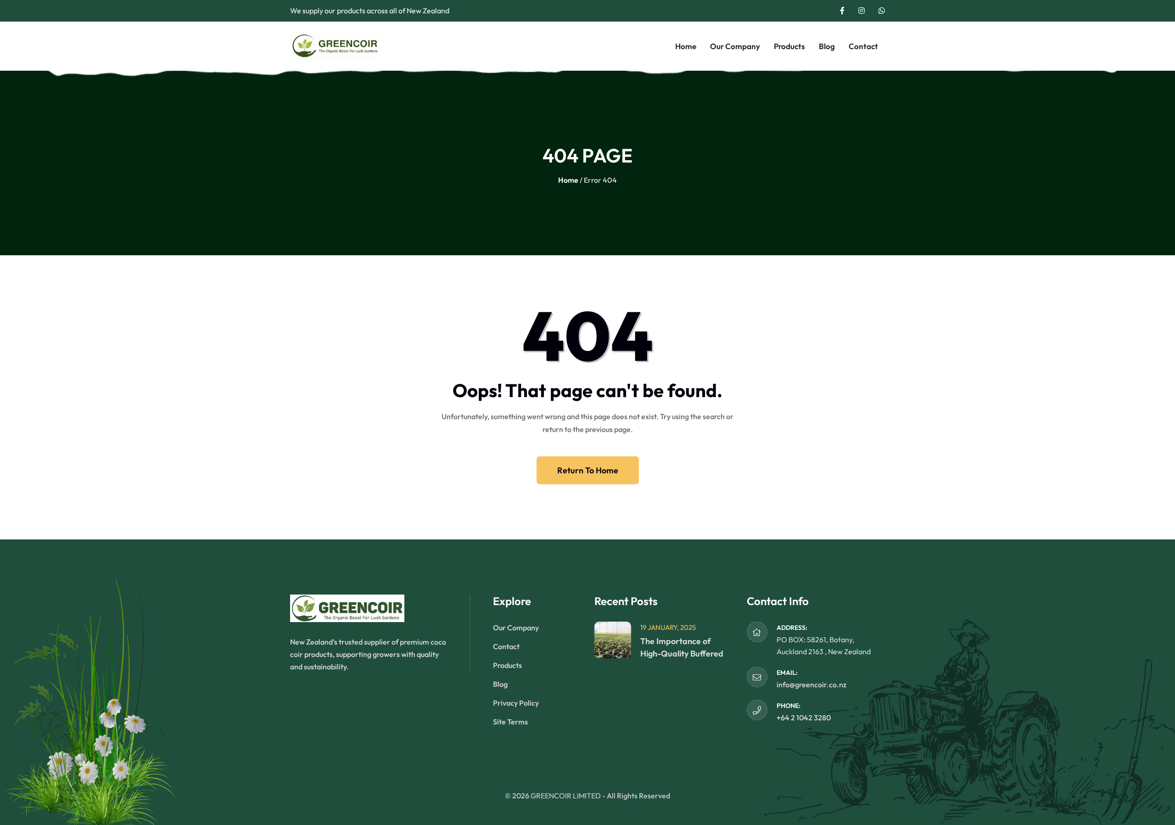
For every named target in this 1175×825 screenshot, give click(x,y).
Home (685, 46)
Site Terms (510, 721)
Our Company (735, 46)
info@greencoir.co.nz (811, 684)
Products (789, 46)
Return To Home (587, 470)
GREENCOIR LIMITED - (569, 795)
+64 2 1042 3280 (804, 717)
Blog (827, 46)
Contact (863, 46)
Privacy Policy (516, 702)
